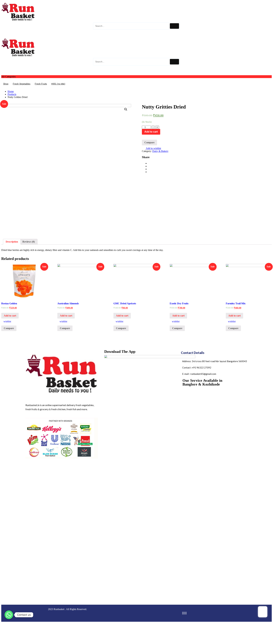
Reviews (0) (28, 241)
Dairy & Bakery (160, 151)
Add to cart (151, 131)
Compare (149, 142)
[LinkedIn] (184, 613)
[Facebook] (182, 613)
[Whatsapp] (9, 615)
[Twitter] (183, 613)
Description (12, 241)
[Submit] (174, 26)
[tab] (12, 242)
